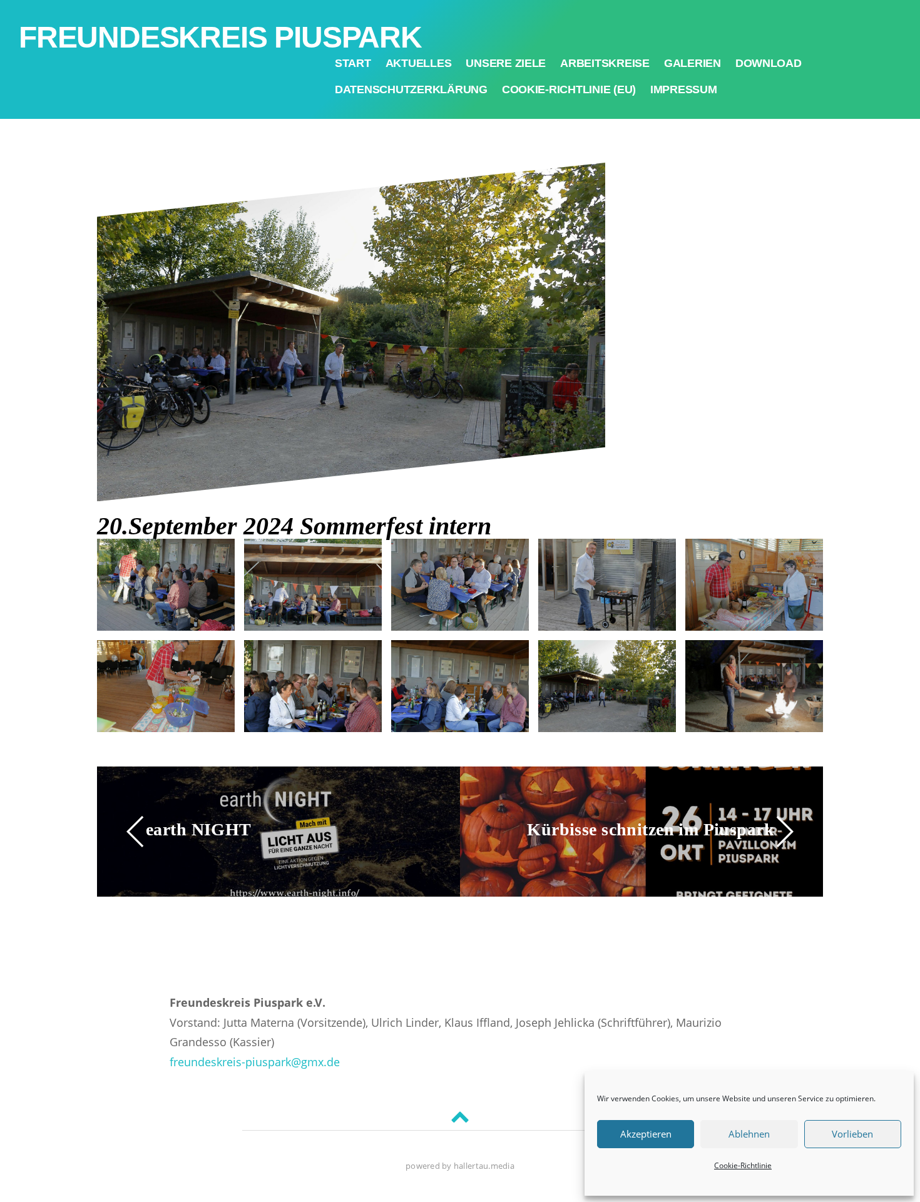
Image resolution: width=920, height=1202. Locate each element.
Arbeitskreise (605, 63)
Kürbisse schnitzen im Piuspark (650, 829)
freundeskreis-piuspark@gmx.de (255, 1061)
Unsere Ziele (506, 63)
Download (768, 63)
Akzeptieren (646, 1134)
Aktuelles (419, 63)
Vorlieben (852, 1134)
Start (353, 63)
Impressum (683, 89)
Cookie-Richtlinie (743, 1165)
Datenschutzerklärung (411, 89)
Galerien (692, 63)
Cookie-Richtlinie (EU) (569, 89)
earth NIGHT (199, 829)
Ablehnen (749, 1134)
